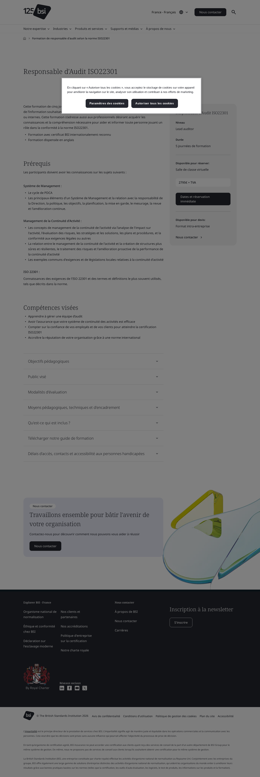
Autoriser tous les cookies (154, 103)
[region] (131, 96)
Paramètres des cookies (106, 103)
